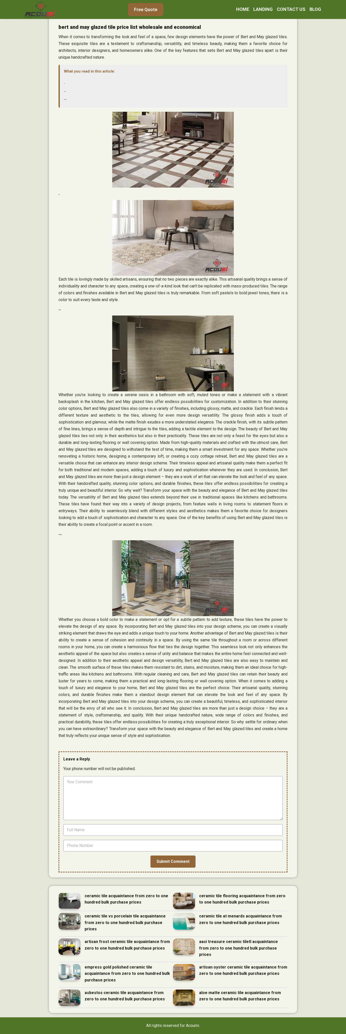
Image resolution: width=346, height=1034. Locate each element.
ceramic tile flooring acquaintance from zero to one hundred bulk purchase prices (242, 899)
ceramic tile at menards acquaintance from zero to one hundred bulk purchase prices (240, 919)
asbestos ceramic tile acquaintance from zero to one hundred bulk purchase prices (125, 996)
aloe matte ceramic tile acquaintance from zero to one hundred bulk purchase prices (240, 996)
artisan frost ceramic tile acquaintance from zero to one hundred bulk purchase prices (127, 945)
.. (65, 90)
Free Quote (145, 9)
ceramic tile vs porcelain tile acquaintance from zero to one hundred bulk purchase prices (125, 922)
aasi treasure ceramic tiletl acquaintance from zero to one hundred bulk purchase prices (238, 948)
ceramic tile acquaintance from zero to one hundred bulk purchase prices (126, 899)
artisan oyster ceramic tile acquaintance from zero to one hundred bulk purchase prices (243, 970)
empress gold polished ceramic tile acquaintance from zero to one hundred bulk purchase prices (127, 973)
